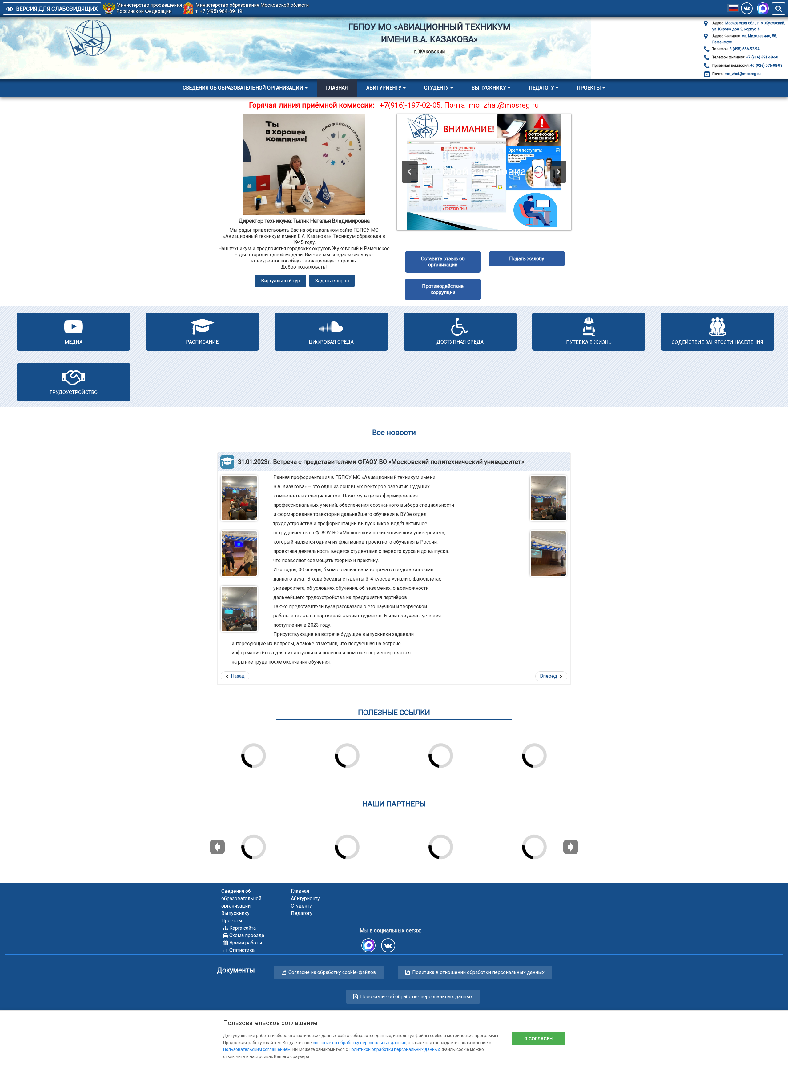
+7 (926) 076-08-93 (766, 65)
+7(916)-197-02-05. (411, 105)
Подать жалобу (526, 259)
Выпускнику (489, 88)
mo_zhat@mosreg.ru (743, 74)
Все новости (394, 432)
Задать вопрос (332, 281)
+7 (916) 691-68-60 (761, 57)
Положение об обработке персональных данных (416, 997)
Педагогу (541, 88)
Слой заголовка (484, 171)
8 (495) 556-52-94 (744, 49)
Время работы (245, 943)
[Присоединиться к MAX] (763, 8)
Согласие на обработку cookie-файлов (332, 972)
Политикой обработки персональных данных (394, 1049)
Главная (337, 88)
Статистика (242, 950)
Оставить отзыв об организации (443, 262)
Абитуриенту (383, 88)
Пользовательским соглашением (257, 1049)
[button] (410, 172)
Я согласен (538, 1038)
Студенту (436, 88)
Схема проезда (246, 935)
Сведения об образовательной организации (243, 88)
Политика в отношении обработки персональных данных (478, 972)
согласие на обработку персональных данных (359, 1042)
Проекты (589, 88)
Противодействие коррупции (443, 289)
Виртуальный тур (280, 281)
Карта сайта (242, 928)
